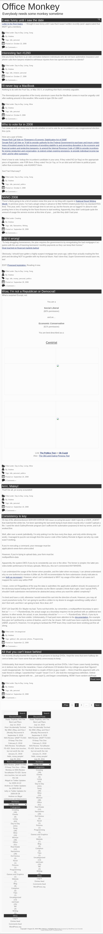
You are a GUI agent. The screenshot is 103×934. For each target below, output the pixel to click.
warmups (15, 902)
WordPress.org (15, 927)
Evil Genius (15, 856)
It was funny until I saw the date (23, 20)
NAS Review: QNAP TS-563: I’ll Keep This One (15, 739)
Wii (15, 906)
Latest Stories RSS (46, 930)
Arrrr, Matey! (10, 486)
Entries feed (15, 921)
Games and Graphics (15, 874)
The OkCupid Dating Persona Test (54, 456)
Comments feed (15, 924)
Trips (15, 893)
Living (26, 33)
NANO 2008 (10, 197)
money (15, 278)
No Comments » (11, 47)
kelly (6, 791)
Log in (15, 918)
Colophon (15, 888)
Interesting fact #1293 (16, 53)
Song (31, 33)
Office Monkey (31, 6)
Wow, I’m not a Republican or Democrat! (28, 291)
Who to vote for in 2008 (17, 124)
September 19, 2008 (21, 507)
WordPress (71, 928)
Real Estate (15, 847)
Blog (15, 884)
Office (15, 842)
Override (80, 928)
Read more (95, 679)
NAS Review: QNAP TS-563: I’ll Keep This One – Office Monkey (15, 767)
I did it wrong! (11, 238)
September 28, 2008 (21, 282)
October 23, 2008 (20, 44)
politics (23, 184)
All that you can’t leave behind (21, 651)
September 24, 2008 (21, 477)
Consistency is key (14, 516)
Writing (25, 226)
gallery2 (13, 639)
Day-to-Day (19, 33)
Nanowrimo (17, 226)
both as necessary (14, 577)
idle (11, 40)
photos (29, 639)
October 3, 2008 (19, 188)
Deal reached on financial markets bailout (20, 248)
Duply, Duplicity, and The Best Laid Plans (15, 720)
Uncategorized (15, 897)
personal (16, 40)
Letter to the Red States (12, 24)
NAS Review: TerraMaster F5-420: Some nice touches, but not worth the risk (15, 748)
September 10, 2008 (21, 694)
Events (15, 814)
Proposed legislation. (16, 265)
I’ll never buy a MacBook (18, 85)
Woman (15, 837)
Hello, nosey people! (15, 756)
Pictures (15, 865)
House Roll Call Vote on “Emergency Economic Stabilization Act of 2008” (34, 140)
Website (15, 879)
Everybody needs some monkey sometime (32, 13)
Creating (18, 218)
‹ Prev (65, 705)
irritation (16, 73)
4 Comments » (10, 698)
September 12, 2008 (21, 643)
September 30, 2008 (21, 229)
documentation (81, 617)
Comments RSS (57, 930)
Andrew (11, 36)
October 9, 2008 (19, 115)
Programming (38, 639)
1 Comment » (10, 286)
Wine (31, 104)
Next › (97, 705)
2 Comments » (10, 480)
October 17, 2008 (20, 76)
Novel (15, 861)
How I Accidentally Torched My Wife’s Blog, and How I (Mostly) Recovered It (15, 730)
